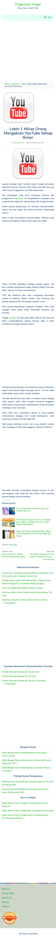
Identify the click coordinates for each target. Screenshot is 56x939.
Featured (6, 906)
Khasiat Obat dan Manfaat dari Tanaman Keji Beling (24, 680)
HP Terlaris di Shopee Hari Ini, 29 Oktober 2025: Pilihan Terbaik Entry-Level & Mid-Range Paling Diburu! (33, 522)
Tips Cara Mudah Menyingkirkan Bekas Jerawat (22, 587)
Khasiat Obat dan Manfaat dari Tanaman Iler (20, 671)
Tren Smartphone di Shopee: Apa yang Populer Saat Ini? (32, 509)
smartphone (18, 198)
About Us (6, 888)
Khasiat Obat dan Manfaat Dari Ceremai (19, 676)
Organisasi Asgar (28, 4)
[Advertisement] (28, 51)
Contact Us (7, 897)
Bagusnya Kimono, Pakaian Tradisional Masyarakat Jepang (13, 554)
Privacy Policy (8, 893)
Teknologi (13, 544)
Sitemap (5, 902)
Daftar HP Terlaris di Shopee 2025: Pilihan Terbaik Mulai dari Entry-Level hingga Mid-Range (33, 533)
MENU (49, 17)
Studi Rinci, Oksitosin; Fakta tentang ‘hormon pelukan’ (25, 599)
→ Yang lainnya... (9, 602)
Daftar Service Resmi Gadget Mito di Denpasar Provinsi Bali (27, 810)
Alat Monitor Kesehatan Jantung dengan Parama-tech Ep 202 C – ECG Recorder (41, 555)
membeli (12, 317)
